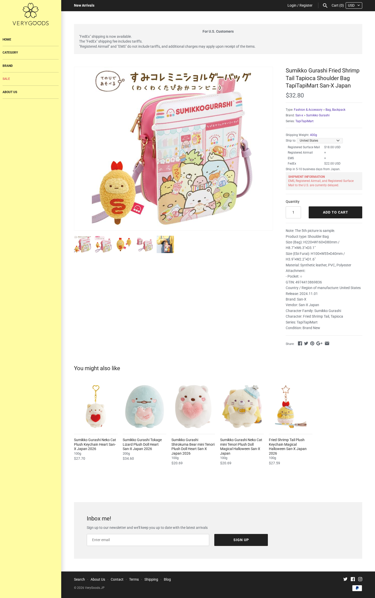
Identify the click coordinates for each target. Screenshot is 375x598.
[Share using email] (327, 343)
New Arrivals (84, 5)
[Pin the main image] (312, 343)
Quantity (292, 202)
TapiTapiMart (304, 121)
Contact (117, 579)
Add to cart (335, 212)
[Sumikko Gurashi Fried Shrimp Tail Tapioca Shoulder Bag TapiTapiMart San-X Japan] (173, 148)
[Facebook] (353, 579)
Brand (8, 66)
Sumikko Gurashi (318, 115)
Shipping (151, 579)
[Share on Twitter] (306, 343)
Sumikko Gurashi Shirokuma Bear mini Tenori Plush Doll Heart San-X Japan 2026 (193, 446)
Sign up (241, 540)
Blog (167, 579)
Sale (6, 79)
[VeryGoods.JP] (30, 14)
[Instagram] (360, 579)
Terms (134, 579)
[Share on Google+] (319, 343)
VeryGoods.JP (95, 588)
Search (79, 579)
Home (7, 39)
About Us (10, 92)
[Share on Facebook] (300, 343)
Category (10, 52)
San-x (299, 115)
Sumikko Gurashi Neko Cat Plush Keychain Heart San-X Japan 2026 (95, 444)
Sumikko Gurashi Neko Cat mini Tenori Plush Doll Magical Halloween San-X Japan (241, 446)
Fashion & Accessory (308, 109)
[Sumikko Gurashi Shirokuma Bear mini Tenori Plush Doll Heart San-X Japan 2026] (193, 406)
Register (305, 5)
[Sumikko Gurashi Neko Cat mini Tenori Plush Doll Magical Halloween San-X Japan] (242, 406)
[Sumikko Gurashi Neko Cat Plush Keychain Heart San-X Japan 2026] (96, 406)
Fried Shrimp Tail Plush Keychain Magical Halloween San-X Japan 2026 (288, 446)
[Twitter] (345, 579)
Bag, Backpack (335, 109)
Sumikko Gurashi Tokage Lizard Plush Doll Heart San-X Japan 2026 (142, 444)
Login (292, 5)
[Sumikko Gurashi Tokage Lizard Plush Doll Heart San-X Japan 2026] (144, 406)
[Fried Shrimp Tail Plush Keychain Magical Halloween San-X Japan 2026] (290, 406)
